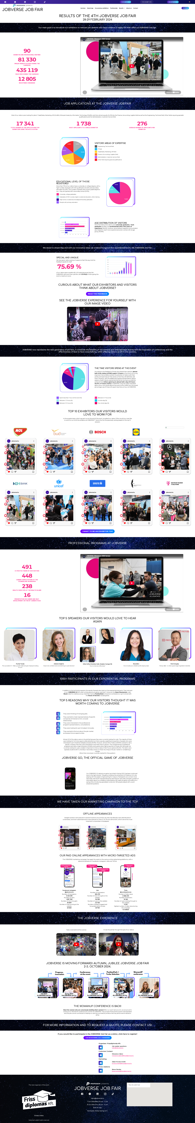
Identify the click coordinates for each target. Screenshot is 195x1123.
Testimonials (114, 8)
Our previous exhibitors (102, 8)
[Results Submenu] (124, 8)
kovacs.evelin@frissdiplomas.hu (122, 1063)
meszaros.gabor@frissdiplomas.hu (123, 1055)
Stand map (90, 8)
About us (129, 8)
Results (121, 8)
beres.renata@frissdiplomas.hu (121, 1071)
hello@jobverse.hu (117, 1048)
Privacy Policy (39, 1115)
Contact (135, 8)
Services (83, 8)
